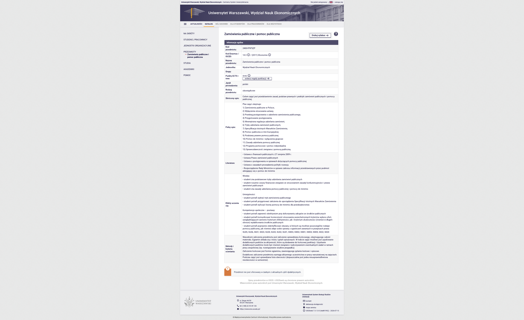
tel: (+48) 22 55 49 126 (248, 306)
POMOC (187, 75)
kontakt (308, 301)
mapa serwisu (311, 308)
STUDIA (187, 63)
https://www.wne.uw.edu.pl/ (250, 309)
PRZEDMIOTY (190, 52)
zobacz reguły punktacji (255, 78)
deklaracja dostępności (314, 304)
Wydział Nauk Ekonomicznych (256, 67)
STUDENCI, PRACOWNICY (195, 39)
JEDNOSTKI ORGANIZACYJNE (197, 45)
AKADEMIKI (189, 69)
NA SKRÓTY (189, 33)
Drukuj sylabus (318, 35)
